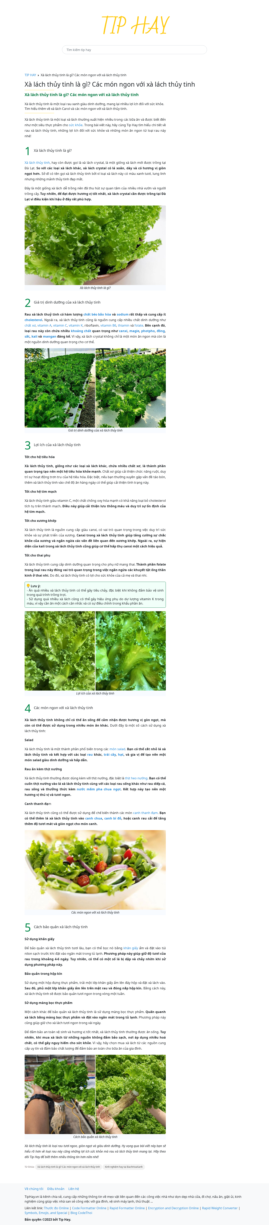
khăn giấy (130, 948)
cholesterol (33, 320)
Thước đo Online (56, 1208)
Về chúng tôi (34, 1189)
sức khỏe (76, 125)
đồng (161, 331)
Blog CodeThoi (81, 1213)
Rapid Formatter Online (127, 1208)
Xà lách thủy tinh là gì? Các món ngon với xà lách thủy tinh (68, 1167)
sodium (123, 314)
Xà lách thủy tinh (37, 162)
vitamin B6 (108, 325)
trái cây (110, 754)
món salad (117, 749)
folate (138, 325)
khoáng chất (81, 331)
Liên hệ (73, 1189)
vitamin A (44, 325)
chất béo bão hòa (97, 314)
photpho (148, 331)
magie (134, 331)
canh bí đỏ (112, 818)
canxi (123, 331)
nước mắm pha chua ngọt (99, 789)
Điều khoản (55, 1189)
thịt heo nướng (136, 778)
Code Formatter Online (89, 1208)
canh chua (93, 818)
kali (34, 336)
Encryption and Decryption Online (173, 1208)
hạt (120, 754)
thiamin (123, 325)
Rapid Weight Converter (220, 1208)
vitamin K (76, 325)
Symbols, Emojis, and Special (46, 1213)
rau (90, 754)
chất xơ (30, 325)
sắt (27, 336)
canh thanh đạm (145, 813)
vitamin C (60, 325)
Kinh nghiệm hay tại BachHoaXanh (124, 1167)
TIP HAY (30, 75)
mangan (49, 336)
